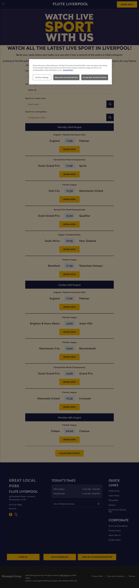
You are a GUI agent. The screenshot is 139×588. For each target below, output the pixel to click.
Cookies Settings (42, 77)
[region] (70, 72)
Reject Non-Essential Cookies (66, 77)
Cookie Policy (68, 70)
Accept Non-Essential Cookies (95, 77)
